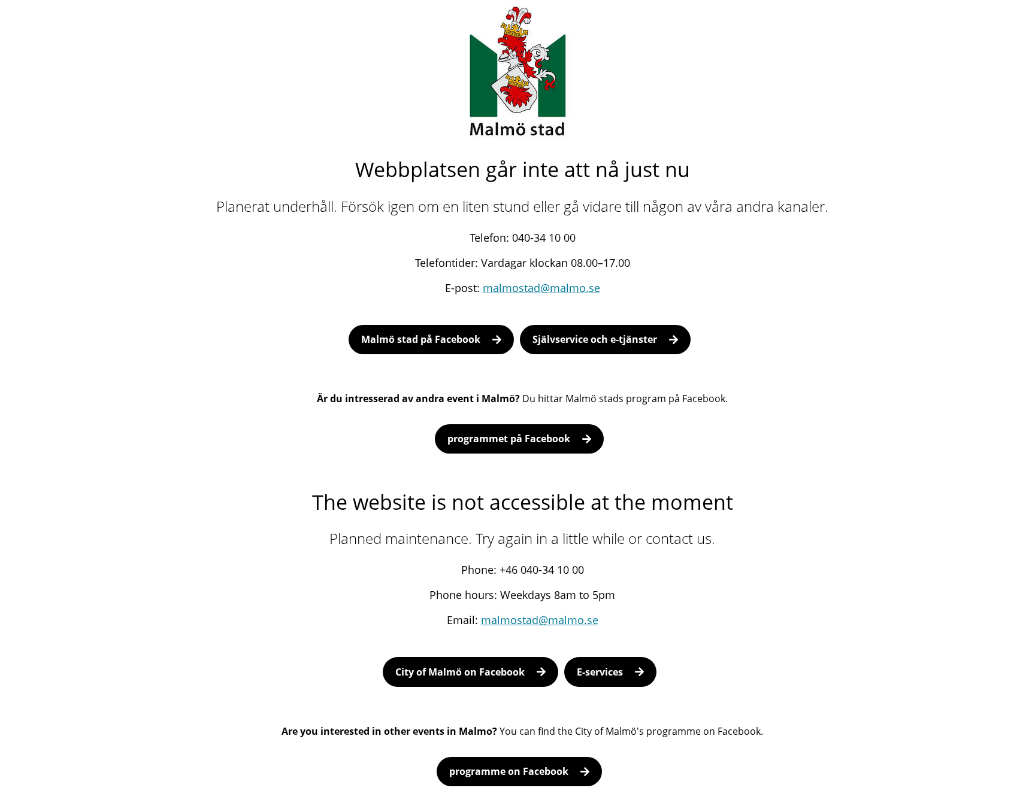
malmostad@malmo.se (541, 288)
